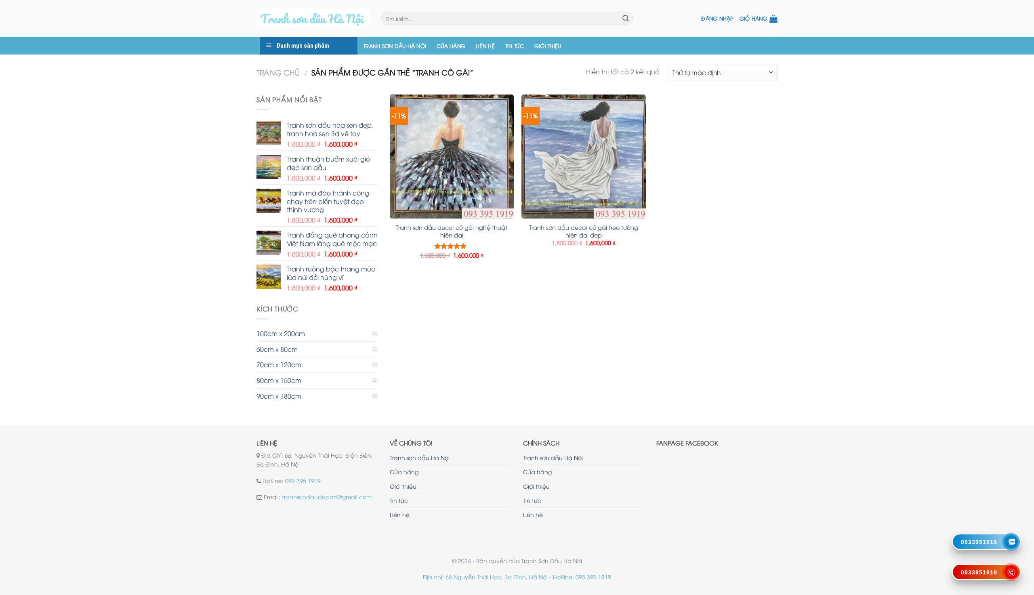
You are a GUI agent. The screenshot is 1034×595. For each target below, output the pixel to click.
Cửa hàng (451, 45)
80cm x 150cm (278, 380)
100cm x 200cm (280, 333)
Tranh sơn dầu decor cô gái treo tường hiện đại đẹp (583, 231)
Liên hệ (485, 45)
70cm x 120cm (278, 364)
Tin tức (514, 45)
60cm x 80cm (277, 349)
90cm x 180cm (278, 395)
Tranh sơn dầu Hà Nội (395, 45)
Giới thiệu (547, 45)
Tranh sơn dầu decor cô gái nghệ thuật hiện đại (451, 231)
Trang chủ (278, 72)
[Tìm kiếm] (626, 18)
